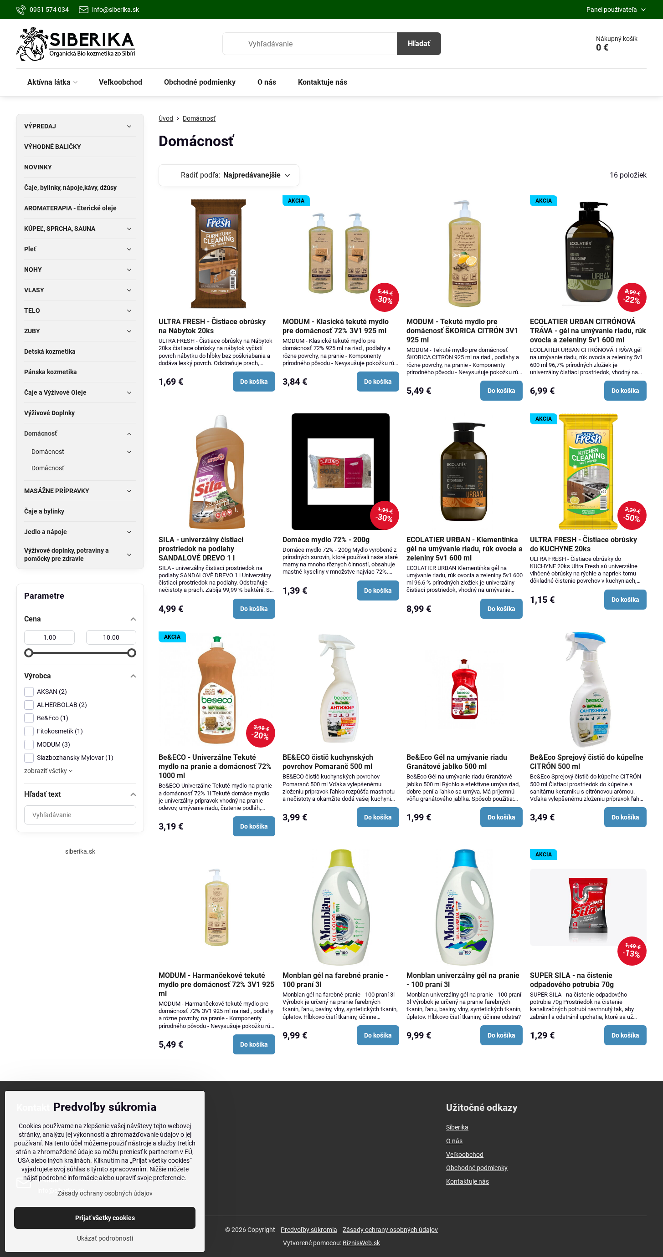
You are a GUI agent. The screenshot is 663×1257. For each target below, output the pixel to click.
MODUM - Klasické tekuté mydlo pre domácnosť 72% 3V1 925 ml (336, 326)
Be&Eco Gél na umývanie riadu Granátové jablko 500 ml (456, 762)
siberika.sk (80, 851)
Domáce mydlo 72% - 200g (326, 539)
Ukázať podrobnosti (105, 1238)
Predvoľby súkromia (309, 1229)
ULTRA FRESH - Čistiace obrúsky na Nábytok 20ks (212, 326)
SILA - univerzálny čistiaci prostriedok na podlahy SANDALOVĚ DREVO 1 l (201, 548)
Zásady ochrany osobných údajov (390, 1229)
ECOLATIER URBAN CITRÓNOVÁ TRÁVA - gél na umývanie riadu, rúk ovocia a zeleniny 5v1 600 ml (588, 330)
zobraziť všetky (46, 770)
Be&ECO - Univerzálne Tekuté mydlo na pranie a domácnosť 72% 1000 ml (215, 766)
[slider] (28, 652)
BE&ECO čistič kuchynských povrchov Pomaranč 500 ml (328, 762)
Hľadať (419, 43)
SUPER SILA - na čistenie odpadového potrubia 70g (572, 980)
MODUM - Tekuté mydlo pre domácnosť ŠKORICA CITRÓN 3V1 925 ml (462, 330)
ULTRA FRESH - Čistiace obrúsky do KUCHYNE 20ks (583, 544)
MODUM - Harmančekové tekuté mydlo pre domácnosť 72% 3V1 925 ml (216, 984)
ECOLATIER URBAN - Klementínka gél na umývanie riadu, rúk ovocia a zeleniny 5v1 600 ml (464, 548)
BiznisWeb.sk (361, 1243)
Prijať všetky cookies (105, 1217)
